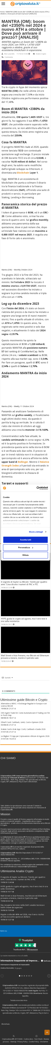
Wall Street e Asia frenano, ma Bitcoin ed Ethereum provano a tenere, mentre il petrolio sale (25, 656)
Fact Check (38, 1039)
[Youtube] (28, 1036)
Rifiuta (25, 555)
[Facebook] (16, 1036)
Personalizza (24, 547)
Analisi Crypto (41, 54)
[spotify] (34, 1036)
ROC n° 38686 (32, 1010)
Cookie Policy (34, 1042)
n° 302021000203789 (20, 991)
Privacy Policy (22, 1042)
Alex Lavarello (9, 54)
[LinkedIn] (25, 1036)
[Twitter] (19, 1036)
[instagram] (31, 1036)
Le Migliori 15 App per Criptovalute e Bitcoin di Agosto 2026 (25, 736)
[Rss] (14, 1036)
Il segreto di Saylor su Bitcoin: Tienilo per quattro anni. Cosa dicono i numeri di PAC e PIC (24, 583)
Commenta (9, 57)
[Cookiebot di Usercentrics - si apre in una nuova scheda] (36, 488)
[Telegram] (37, 1036)
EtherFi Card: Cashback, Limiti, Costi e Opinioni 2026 (22, 722)
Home (2, 12)
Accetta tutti (25, 540)
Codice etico (28, 1039)
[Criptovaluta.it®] (25, 3)
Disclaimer (44, 1042)
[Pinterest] (22, 1036)
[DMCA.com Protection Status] (30, 1024)
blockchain (23, 172)
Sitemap (13, 1042)
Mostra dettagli (36, 532)
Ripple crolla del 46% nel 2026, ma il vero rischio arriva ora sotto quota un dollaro (22, 915)
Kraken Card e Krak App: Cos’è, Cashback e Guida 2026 (23, 729)
